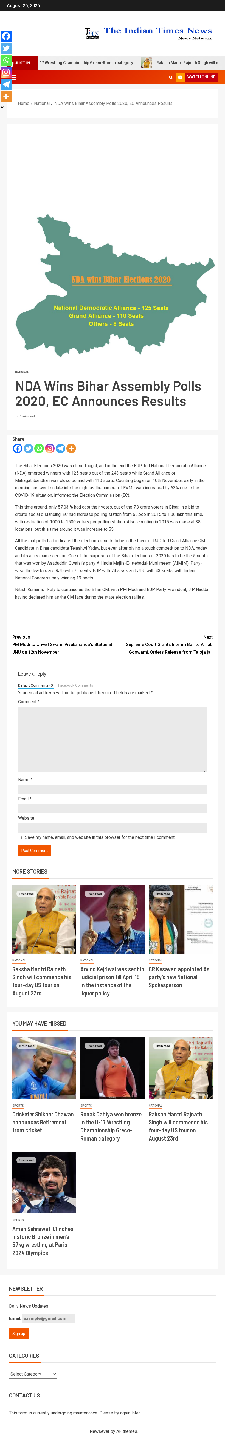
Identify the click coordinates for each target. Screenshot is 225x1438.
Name (25, 779)
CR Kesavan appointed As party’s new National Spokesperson (179, 977)
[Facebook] (17, 448)
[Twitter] (28, 448)
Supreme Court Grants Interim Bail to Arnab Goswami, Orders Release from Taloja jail (169, 645)
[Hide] (2, 107)
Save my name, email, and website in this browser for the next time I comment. (100, 837)
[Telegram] (60, 448)
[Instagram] (50, 448)
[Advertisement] (112, 164)
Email (25, 799)
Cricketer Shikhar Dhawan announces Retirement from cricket (43, 1122)
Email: (15, 1318)
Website (26, 818)
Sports (18, 1105)
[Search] (170, 77)
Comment (29, 701)
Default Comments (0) (36, 685)
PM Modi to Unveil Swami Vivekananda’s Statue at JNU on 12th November (62, 645)
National (22, 372)
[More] (71, 448)
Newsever (99, 1431)
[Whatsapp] (39, 448)
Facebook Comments (75, 685)
